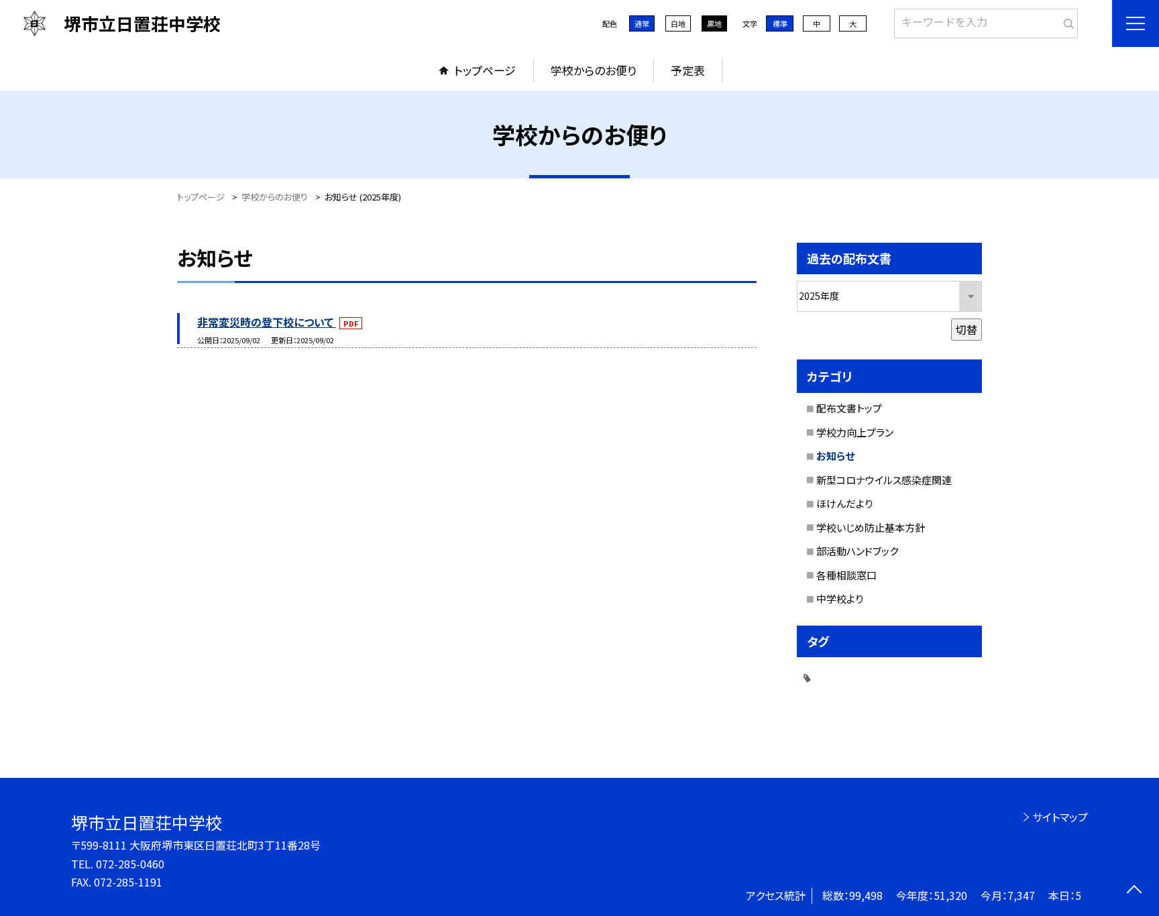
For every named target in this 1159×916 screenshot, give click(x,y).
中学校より (839, 598)
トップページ (485, 70)
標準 (780, 23)
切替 (966, 329)
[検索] (1066, 21)
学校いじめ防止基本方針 (870, 527)
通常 (641, 23)
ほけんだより (844, 503)
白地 (678, 23)
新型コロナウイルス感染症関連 (884, 480)
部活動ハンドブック (857, 551)
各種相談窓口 (846, 575)
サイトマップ (1060, 817)
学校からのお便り (594, 70)
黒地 (714, 23)
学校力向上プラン (854, 432)
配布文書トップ (849, 408)
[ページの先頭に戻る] (1134, 891)
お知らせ (835, 456)
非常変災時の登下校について (266, 322)
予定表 (688, 70)
